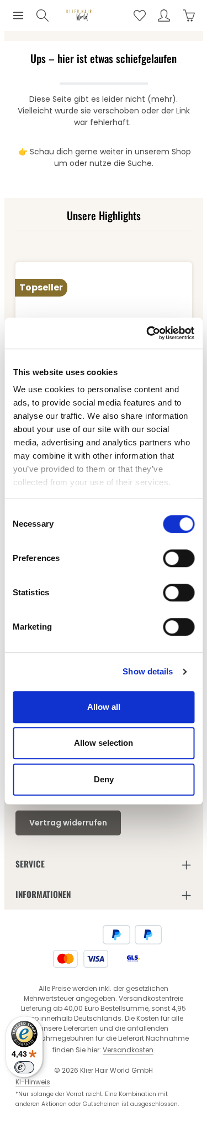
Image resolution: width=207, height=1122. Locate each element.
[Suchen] (42, 15)
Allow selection (103, 742)
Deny (104, 779)
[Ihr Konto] (164, 15)
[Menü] (18, 15)
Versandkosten (128, 1050)
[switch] (178, 558)
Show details (148, 671)
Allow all (103, 706)
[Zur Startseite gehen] (79, 15)
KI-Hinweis (32, 1082)
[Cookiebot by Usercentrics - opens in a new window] (147, 333)
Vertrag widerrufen (68, 822)
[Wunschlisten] (140, 15)
